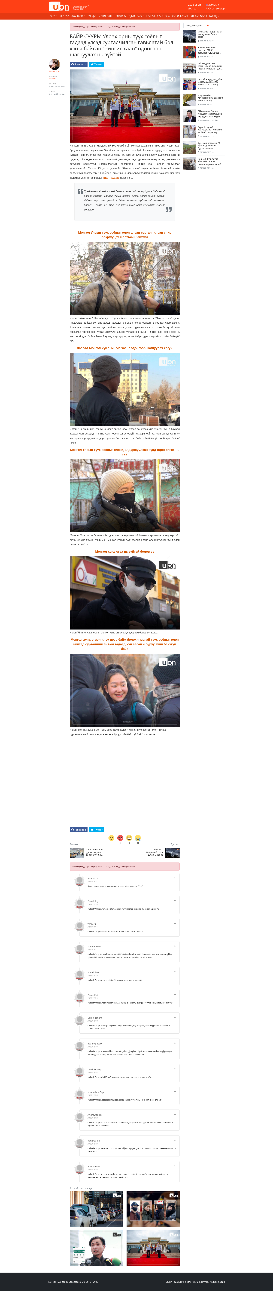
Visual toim (105, 16)
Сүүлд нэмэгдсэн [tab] (194, 25)
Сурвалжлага (180, 16)
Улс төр (64, 16)
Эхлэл (53, 16)
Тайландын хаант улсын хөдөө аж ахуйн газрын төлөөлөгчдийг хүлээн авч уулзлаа (210, 67)
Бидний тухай (201, 1281)
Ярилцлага (163, 16)
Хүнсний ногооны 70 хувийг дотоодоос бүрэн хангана (209, 145)
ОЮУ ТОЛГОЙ (78, 16)
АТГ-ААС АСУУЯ (199, 16)
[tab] (208, 25)
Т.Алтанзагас (54, 71)
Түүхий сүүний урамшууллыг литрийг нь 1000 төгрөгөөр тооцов (210, 131)
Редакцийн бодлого (183, 1281)
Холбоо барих (217, 1281)
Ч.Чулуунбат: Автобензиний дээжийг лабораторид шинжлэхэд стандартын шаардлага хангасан (210, 102)
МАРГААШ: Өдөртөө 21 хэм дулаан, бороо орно (154, 852)
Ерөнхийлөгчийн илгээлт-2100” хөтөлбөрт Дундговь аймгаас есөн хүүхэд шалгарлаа (209, 53)
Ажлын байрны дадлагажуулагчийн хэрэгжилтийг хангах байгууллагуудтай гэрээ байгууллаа (95, 852)
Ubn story (120, 16)
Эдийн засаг (136, 16)
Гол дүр (92, 16)
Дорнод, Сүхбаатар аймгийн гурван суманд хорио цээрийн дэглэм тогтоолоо (210, 162)
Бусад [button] (213, 16)
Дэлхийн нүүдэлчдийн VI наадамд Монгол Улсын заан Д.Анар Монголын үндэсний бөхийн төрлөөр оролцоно (210, 86)
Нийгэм (150, 16)
